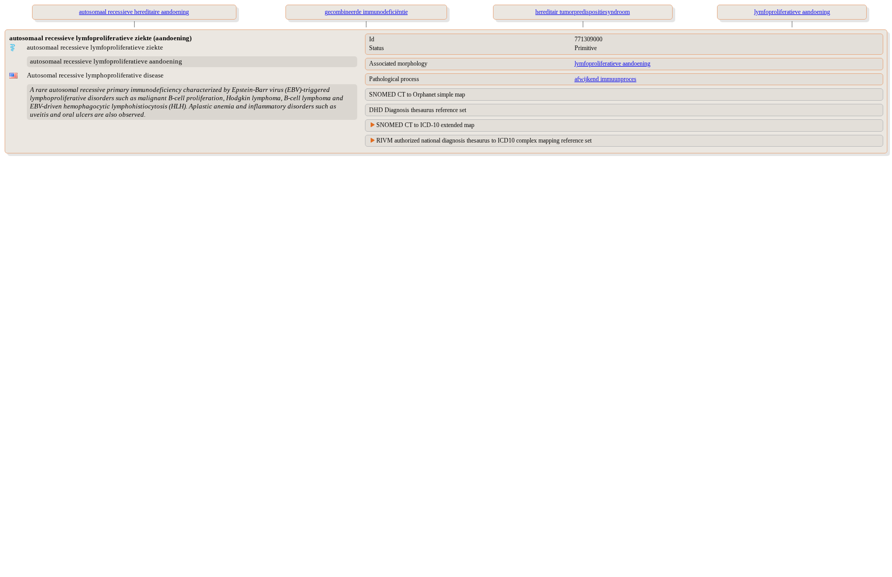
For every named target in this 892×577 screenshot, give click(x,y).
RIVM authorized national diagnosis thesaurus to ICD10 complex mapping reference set (484, 140)
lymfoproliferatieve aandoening (612, 63)
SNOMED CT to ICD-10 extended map (425, 125)
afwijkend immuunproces (605, 79)
